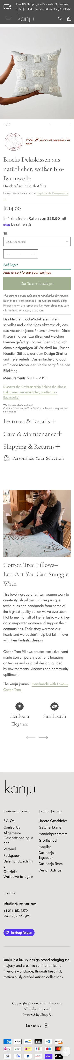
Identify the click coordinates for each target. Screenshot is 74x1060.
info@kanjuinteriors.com (19, 903)
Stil (5, 233)
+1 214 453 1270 (15, 910)
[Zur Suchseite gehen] (60, 18)
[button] (60, 18)
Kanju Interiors (50, 1003)
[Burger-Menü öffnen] (8, 18)
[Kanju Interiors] (26, 18)
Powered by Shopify (37, 1014)
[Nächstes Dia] (66, 123)
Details (66, 9)
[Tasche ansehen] (69, 18)
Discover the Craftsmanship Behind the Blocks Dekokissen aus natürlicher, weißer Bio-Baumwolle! (34, 392)
